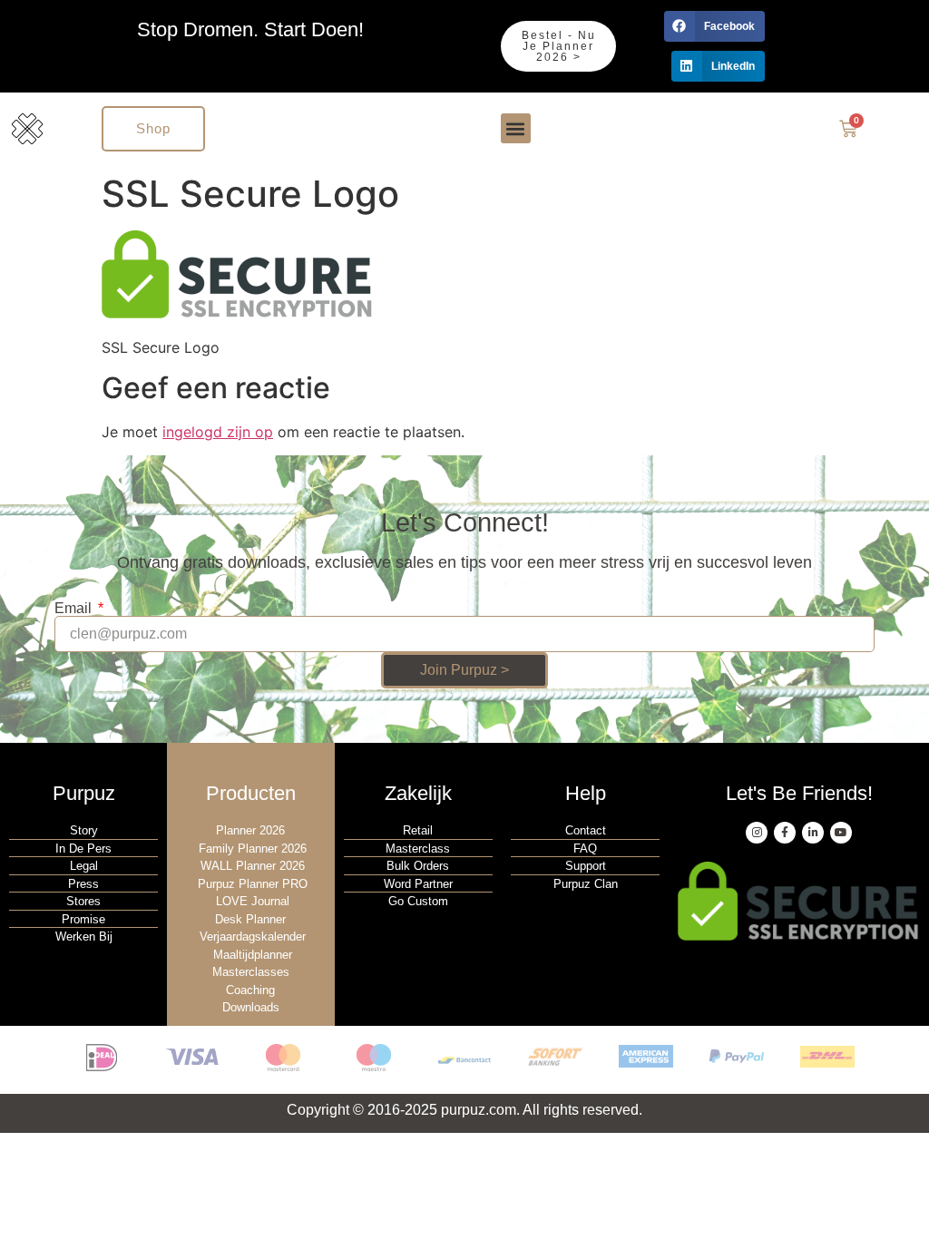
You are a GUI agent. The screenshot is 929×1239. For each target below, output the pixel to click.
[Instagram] (757, 833)
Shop (153, 128)
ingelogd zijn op (217, 432)
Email (74, 608)
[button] (714, 26)
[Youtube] (841, 833)
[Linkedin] (813, 833)
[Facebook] (785, 833)
